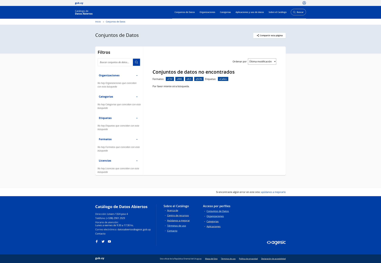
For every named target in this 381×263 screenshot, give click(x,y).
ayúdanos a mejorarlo (273, 192)
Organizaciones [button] (109, 75)
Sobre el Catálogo (278, 12)
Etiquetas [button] (105, 118)
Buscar (298, 13)
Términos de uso (176, 225)
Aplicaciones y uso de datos (250, 12)
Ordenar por (240, 61)
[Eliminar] (167, 79)
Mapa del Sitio (211, 258)
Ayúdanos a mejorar (178, 220)
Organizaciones (207, 12)
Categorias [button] (106, 96)
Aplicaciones (214, 226)
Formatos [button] (105, 139)
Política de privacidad (248, 258)
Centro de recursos (178, 215)
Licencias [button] (105, 160)
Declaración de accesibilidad (273, 258)
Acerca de (172, 210)
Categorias (225, 12)
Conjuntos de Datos (185, 12)
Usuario (136, 62)
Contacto (172, 230)
